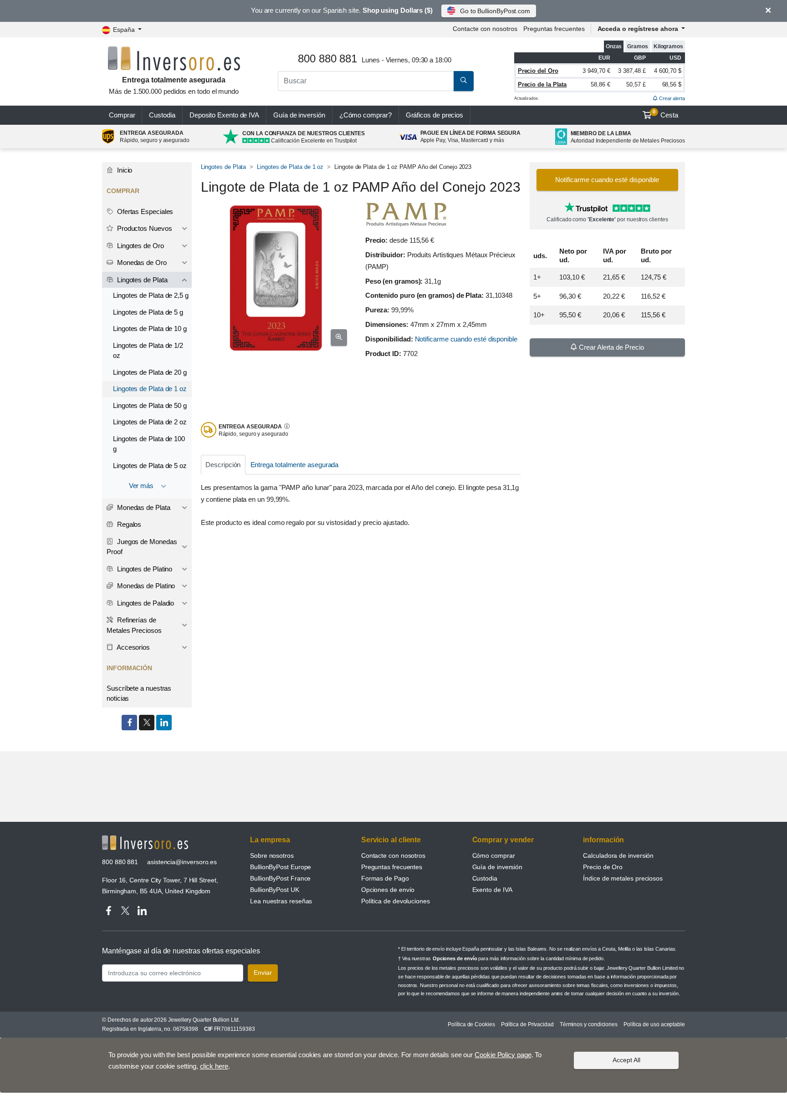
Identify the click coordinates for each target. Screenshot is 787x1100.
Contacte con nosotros (393, 855)
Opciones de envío (388, 889)
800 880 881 (120, 862)
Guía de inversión (299, 115)
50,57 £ (635, 84)
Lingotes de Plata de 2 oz (150, 422)
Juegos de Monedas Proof (142, 547)
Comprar (122, 115)
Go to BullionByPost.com (495, 11)
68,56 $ (671, 84)
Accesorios (132, 647)
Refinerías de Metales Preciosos (134, 625)
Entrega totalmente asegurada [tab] (294, 465)
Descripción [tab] (222, 465)
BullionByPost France (280, 878)
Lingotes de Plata (223, 166)
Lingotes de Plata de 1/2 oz (148, 350)
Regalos (128, 524)
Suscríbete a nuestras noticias (139, 693)
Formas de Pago (385, 878)
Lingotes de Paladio (144, 603)
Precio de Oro (603, 867)
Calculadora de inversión (618, 855)
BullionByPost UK (274, 889)
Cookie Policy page (503, 1055)
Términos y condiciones (589, 1024)
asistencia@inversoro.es (182, 862)
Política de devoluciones (395, 901)
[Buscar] (464, 81)
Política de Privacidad (527, 1024)
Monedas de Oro (141, 262)
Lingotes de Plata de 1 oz (290, 166)
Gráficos (435, 115)
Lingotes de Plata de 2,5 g (151, 295)
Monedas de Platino (145, 586)
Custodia (162, 115)
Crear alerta (671, 98)
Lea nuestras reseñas (281, 901)
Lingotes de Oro (139, 246)
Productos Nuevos (143, 228)
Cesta (665, 114)
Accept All (626, 1060)
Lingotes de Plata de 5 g (148, 312)
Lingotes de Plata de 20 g (150, 372)
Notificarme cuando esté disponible (466, 339)
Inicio (123, 170)
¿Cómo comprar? (365, 115)
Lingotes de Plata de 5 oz (150, 465)
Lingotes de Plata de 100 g (149, 444)
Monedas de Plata (142, 507)
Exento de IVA (224, 115)
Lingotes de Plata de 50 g (150, 405)
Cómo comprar (493, 855)
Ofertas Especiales (144, 211)
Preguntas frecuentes (553, 28)
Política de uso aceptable (654, 1024)
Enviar (263, 972)
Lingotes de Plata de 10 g (150, 328)
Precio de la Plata (542, 84)
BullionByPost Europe (280, 867)
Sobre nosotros (272, 855)
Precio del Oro (538, 70)
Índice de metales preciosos (623, 878)
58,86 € (600, 84)
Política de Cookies (471, 1024)
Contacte (485, 28)
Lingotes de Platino (143, 569)
